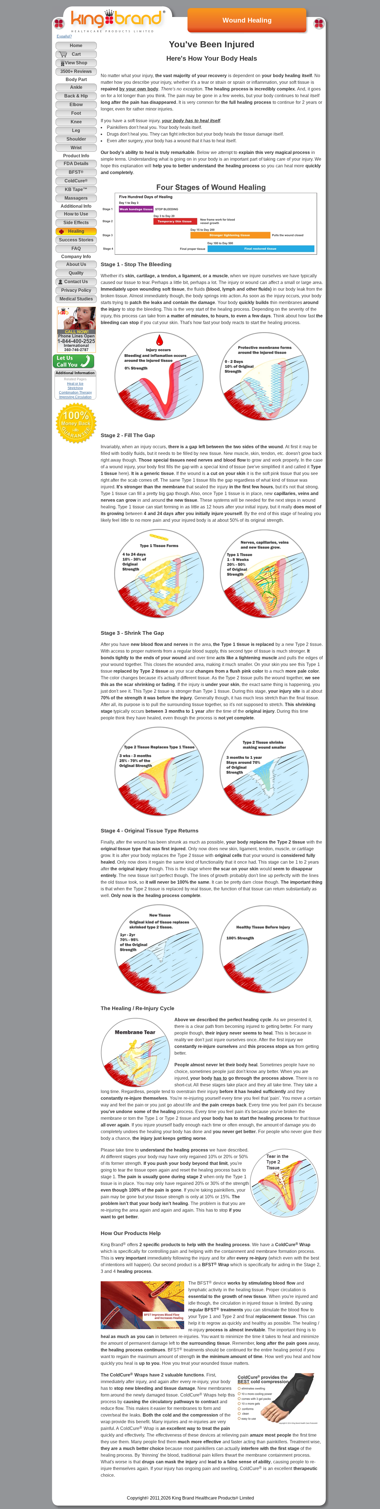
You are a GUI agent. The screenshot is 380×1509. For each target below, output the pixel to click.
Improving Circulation (75, 397)
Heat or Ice (75, 384)
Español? (64, 36)
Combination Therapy (75, 393)
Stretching (75, 388)
